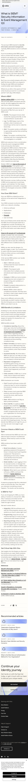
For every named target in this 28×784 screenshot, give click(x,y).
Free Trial (3, 713)
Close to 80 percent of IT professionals (13, 233)
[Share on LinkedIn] (13, 605)
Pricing (3, 710)
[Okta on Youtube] (1, 757)
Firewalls (6, 215)
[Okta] (5, 6)
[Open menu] (25, 6)
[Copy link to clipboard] (10, 605)
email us (23, 742)
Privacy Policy (4, 769)
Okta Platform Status (6, 732)
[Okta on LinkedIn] (8, 757)
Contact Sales (4, 716)
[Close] (26, 760)
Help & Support (5, 727)
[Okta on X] (5, 757)
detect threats (15, 559)
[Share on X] (16, 605)
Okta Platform (4, 705)
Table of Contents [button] (6, 37)
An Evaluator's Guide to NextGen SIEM (13, 594)
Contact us (7, 748)
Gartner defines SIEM (7, 99)
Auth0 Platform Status (6, 735)
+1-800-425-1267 (7, 744)
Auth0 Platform (5, 707)
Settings (14, 779)
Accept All (14, 773)
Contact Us (4, 729)
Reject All (14, 776)
